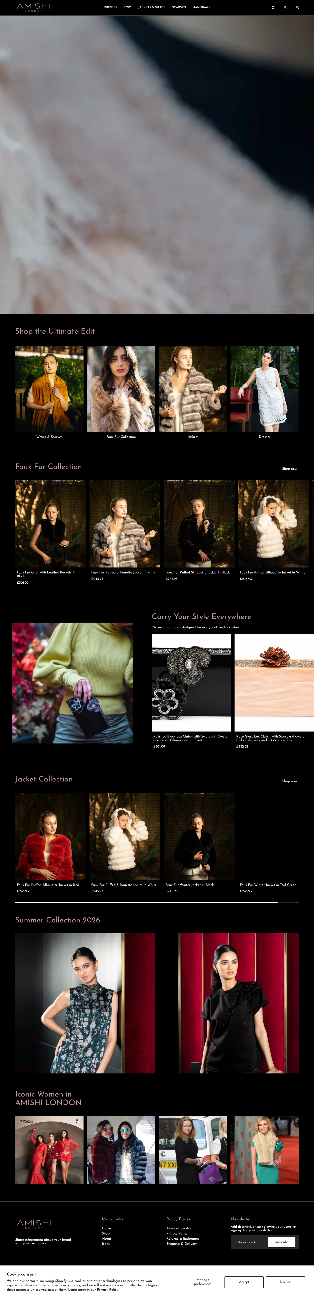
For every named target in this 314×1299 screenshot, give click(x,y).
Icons (106, 1244)
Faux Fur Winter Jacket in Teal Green (268, 885)
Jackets (193, 437)
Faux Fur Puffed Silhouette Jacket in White (272, 572)
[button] (297, 7)
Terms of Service (178, 1228)
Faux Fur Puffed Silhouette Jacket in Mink (123, 572)
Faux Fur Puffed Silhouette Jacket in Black (198, 572)
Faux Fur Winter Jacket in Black (190, 885)
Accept (244, 1282)
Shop (106, 1233)
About (106, 1238)
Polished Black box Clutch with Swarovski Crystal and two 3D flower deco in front (190, 738)
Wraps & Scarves (49, 437)
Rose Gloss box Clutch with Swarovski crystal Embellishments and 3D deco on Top (270, 738)
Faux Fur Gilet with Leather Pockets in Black (46, 574)
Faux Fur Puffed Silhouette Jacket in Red (48, 885)
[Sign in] (285, 7)
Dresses (265, 437)
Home (106, 1228)
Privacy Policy (107, 1290)
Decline (285, 1282)
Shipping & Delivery (181, 1244)
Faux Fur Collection (121, 437)
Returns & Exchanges (182, 1238)
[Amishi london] (33, 7)
